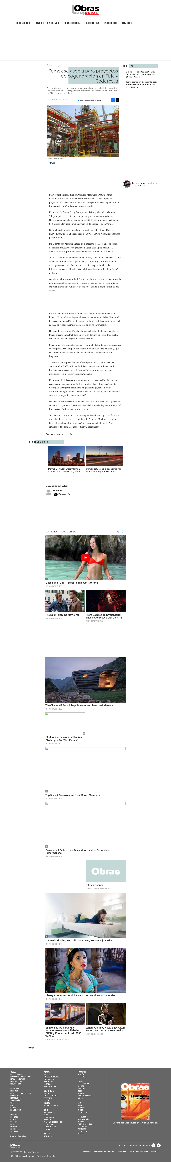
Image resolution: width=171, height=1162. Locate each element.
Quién (80, 1081)
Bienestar (82, 1129)
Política (13, 1114)
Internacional (16, 1098)
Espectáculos (83, 1084)
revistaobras (153, 1145)
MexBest (82, 1117)
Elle (79, 1103)
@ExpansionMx (63, 494)
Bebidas (81, 1122)
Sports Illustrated (18, 1136)
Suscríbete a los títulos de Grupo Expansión (135, 1122)
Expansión (127, 23)
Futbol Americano (51, 1077)
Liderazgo (82, 1072)
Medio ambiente (50, 1112)
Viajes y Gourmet (51, 1105)
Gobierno (14, 1117)
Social (46, 1115)
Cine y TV (48, 1101)
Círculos (81, 1088)
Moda (80, 1091)
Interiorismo (110, 23)
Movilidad (48, 1119)
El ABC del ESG (50, 1127)
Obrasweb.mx (159, 1145)
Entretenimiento (51, 1096)
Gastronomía (83, 1119)
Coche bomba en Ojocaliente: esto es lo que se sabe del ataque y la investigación (141, 84)
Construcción (23, 23)
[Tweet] (117, 100)
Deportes (48, 1098)
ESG (11, 1105)
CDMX (12, 1124)
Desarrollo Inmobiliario (47, 23)
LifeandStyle (15, 1110)
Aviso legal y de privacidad (104, 1151)
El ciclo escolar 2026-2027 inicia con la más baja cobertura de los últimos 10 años (140, 74)
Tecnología (15, 1100)
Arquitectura (92, 23)
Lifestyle (48, 1084)
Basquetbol (49, 1079)
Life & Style (49, 1091)
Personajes (82, 1126)
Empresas (14, 1091)
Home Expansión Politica (20, 1093)
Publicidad (87, 1151)
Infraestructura (72, 23)
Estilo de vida (84, 1112)
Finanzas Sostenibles (53, 1122)
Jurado (80, 1134)
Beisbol (47, 1074)
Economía (14, 1096)
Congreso (14, 1122)
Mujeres (13, 1108)
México (13, 1119)
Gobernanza (49, 1117)
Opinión (13, 1129)
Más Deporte (49, 1081)
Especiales (82, 1077)
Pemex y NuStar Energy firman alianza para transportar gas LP (64, 470)
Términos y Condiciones (138, 1151)
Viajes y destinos (85, 1124)
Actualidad (48, 1136)
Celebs (80, 1110)
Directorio (155, 1151)
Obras (13, 1072)
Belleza (81, 1093)
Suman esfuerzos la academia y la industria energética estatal (103, 470)
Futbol (47, 1072)
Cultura (81, 1098)
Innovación (48, 1124)
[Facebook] (113, 100)
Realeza (81, 1086)
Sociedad (14, 1131)
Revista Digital (50, 1086)
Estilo (46, 1093)
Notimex (57, 490)
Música (47, 1103)
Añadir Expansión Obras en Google (90, 100)
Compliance (121, 1151)
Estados (13, 1126)
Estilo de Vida (84, 1131)
